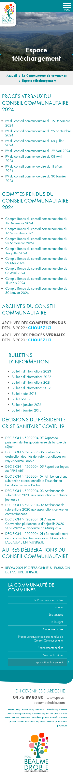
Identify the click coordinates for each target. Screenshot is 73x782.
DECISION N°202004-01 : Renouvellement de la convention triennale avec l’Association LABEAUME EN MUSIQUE (36, 538)
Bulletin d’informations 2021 (31, 382)
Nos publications (53, 655)
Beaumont (13, 710)
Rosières (25, 718)
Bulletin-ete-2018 (24, 393)
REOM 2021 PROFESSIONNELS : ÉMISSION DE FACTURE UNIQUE (37, 569)
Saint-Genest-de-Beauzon (24, 722)
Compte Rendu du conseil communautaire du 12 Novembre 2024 (36, 230)
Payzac (49, 714)
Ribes (7, 718)
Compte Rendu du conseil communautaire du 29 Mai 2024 (36, 260)
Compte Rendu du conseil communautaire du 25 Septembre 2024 (36, 240)
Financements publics (50, 648)
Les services (56, 614)
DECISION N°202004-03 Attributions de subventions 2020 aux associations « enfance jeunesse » (36, 495)
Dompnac (40, 710)
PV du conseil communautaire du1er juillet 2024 (34, 143)
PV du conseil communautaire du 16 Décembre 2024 (37, 123)
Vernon (62, 726)
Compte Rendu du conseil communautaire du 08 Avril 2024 (36, 270)
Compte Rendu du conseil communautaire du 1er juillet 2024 (36, 250)
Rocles (15, 718)
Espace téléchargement (49, 662)
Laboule (25, 714)
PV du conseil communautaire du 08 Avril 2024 (33, 158)
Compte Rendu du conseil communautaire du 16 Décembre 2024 (36, 220)
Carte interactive (53, 629)
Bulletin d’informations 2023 (31, 371)
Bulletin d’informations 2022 (31, 376)
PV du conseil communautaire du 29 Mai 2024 (37, 150)
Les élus (58, 607)
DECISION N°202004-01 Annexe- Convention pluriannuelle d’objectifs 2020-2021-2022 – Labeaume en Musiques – (35, 523)
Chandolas (27, 710)
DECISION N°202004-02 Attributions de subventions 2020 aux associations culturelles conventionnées (36, 509)
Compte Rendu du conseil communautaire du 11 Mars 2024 (36, 280)
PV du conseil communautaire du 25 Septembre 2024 (38, 133)
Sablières (37, 718)
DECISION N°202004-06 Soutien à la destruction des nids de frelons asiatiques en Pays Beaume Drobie (35, 456)
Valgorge (61, 722)
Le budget (57, 622)
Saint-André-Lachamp (55, 718)
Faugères (52, 710)
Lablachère (14, 714)
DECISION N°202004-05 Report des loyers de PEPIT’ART (37, 468)
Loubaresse (38, 714)
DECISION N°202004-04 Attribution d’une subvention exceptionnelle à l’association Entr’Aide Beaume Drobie (36, 480)
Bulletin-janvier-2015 (26, 410)
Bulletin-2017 (21, 399)
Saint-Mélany (47, 722)
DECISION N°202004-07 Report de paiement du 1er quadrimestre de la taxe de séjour (35, 442)
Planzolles (61, 714)
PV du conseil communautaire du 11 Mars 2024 (33, 168)
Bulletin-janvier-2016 (26, 404)
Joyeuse (63, 710)
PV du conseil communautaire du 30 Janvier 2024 (35, 178)
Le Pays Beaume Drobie (48, 600)
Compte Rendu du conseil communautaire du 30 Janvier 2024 (36, 290)
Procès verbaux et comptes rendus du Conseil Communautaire (40, 638)
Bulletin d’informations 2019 (31, 387)
